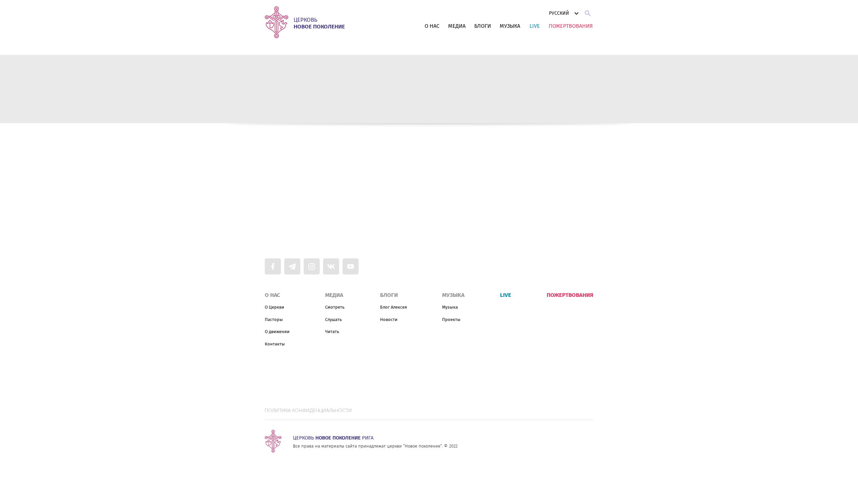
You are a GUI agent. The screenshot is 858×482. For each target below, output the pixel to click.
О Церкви (274, 307)
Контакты (275, 343)
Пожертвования (571, 26)
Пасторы (274, 319)
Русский (559, 13)
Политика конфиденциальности (308, 410)
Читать (332, 331)
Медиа (457, 26)
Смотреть (335, 307)
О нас (432, 26)
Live (535, 26)
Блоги (482, 26)
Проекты (451, 319)
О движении (277, 331)
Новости (388, 319)
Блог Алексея (393, 307)
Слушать (333, 319)
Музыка (510, 26)
